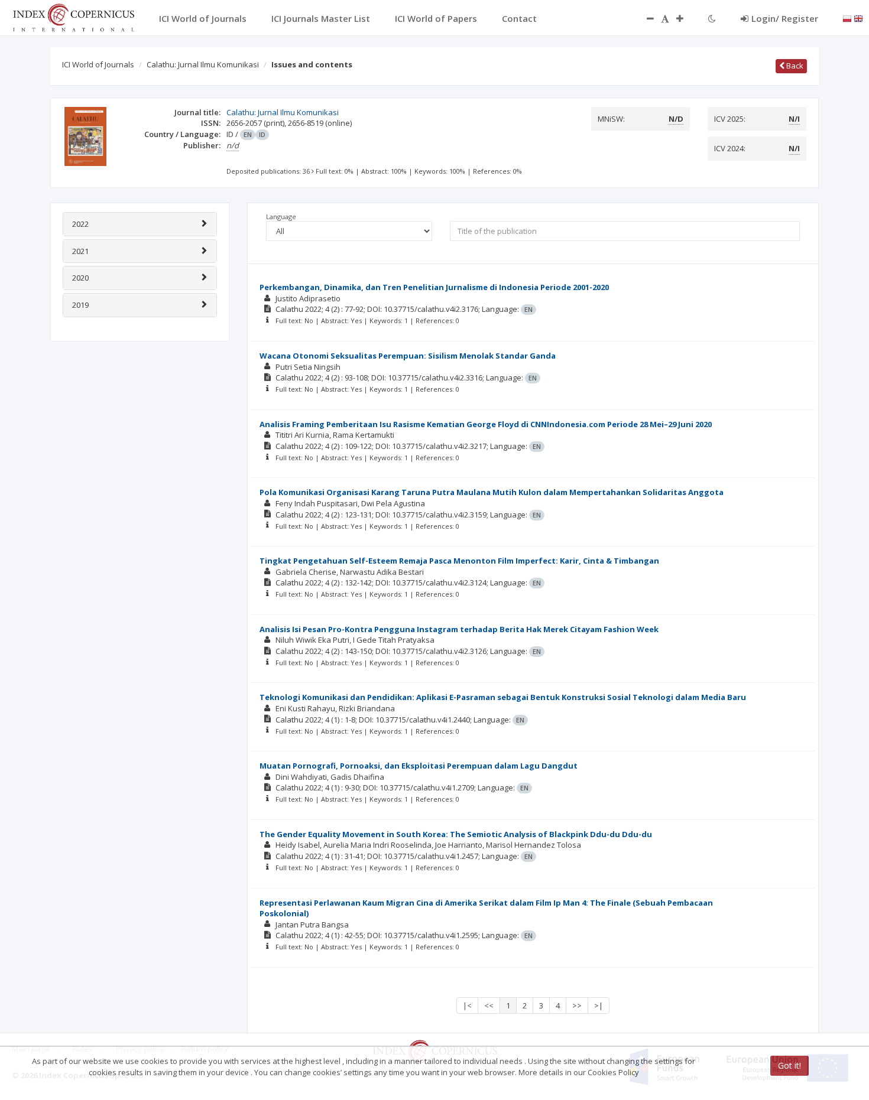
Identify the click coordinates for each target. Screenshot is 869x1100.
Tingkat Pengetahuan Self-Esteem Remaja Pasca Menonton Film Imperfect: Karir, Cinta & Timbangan (459, 560)
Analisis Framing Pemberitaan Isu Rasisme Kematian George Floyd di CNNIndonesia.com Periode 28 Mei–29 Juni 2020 (486, 424)
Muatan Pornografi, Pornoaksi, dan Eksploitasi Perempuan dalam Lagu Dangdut (419, 765)
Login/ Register (784, 18)
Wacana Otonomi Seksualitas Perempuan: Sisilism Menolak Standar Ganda (408, 355)
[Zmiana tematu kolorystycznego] (712, 18)
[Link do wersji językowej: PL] (847, 17)
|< (467, 1005)
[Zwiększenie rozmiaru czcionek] (686, 18)
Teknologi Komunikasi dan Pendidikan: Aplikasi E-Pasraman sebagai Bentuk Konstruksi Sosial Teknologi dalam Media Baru (503, 697)
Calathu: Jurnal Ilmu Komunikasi (203, 64)
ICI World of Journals (98, 64)
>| (598, 1005)
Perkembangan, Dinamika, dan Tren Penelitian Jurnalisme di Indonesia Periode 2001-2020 (434, 287)
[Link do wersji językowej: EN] (858, 17)
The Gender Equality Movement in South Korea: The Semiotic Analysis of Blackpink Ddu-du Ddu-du (456, 834)
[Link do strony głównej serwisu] (73, 16)
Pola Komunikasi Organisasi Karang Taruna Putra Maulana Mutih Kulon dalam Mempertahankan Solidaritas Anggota (492, 492)
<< (489, 1005)
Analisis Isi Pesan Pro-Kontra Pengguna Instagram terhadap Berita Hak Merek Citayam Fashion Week (459, 629)
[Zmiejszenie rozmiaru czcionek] (644, 18)
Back (793, 65)
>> (577, 1005)
